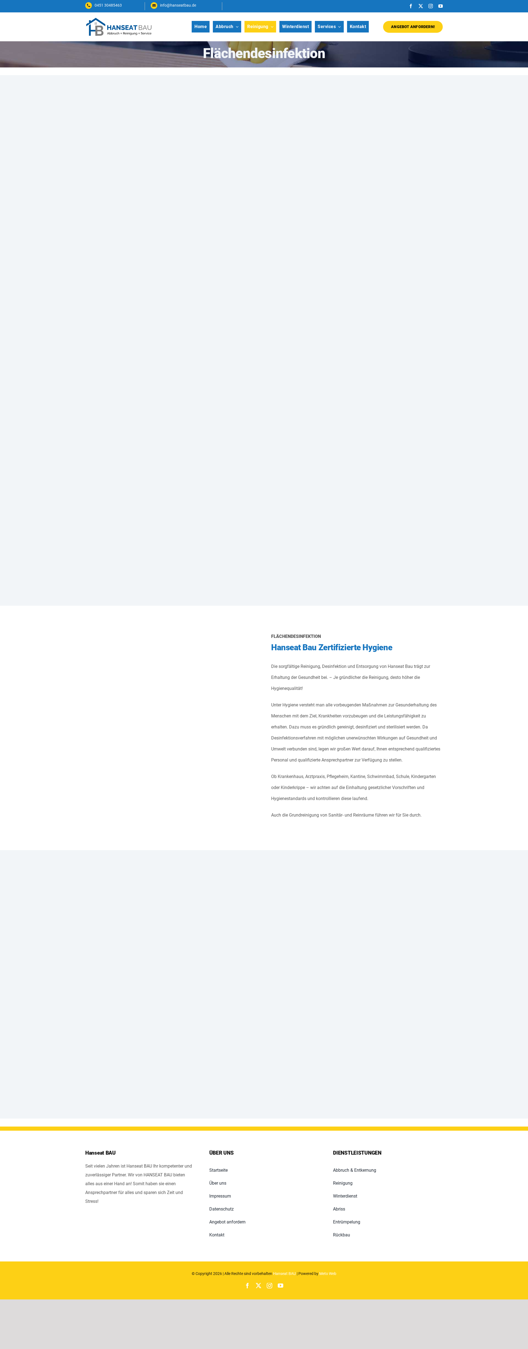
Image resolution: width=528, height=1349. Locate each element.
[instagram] (430, 6)
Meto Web (327, 1273)
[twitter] (421, 6)
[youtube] (440, 6)
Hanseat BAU (284, 1273)
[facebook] (411, 6)
